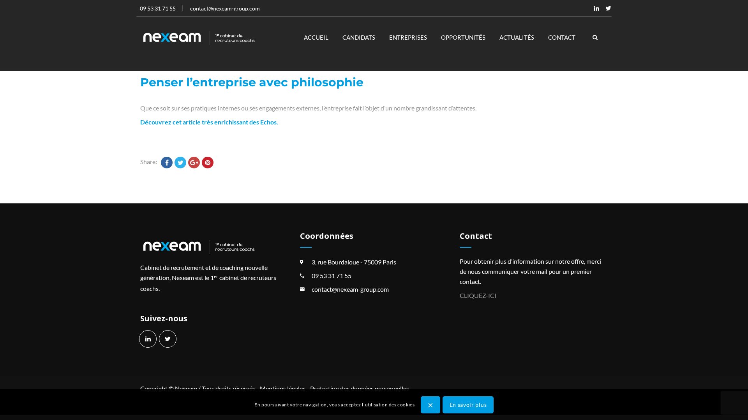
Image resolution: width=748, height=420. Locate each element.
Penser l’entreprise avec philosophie (251, 82)
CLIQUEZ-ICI (478, 295)
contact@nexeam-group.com (350, 289)
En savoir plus (468, 404)
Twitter (608, 8)
